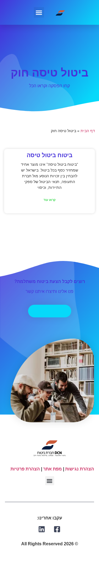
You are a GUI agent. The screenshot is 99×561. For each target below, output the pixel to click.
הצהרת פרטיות (25, 469)
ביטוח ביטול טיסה (49, 155)
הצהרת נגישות (79, 469)
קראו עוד (49, 200)
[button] (39, 12)
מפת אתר (52, 469)
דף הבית (88, 131)
